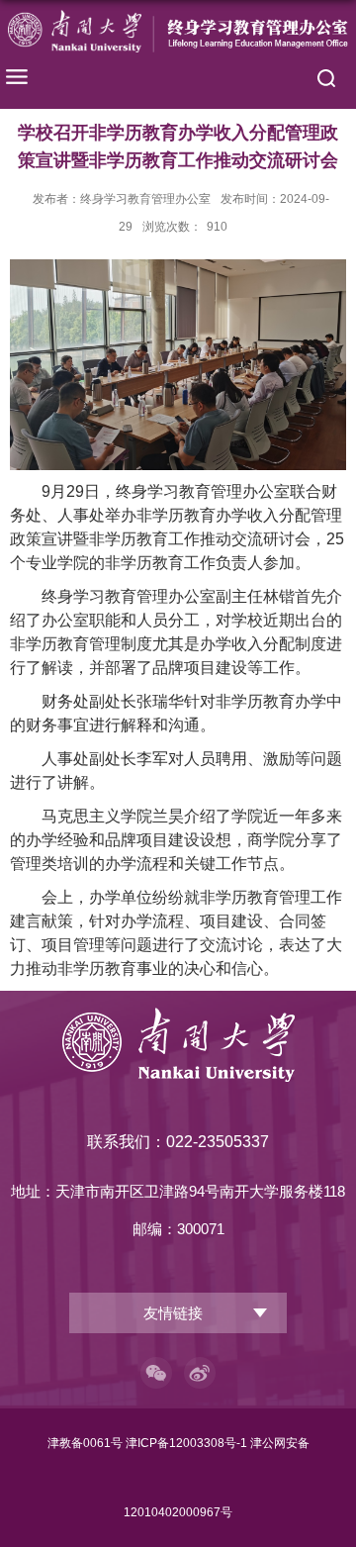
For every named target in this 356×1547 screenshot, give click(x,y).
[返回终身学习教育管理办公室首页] (178, 31)
